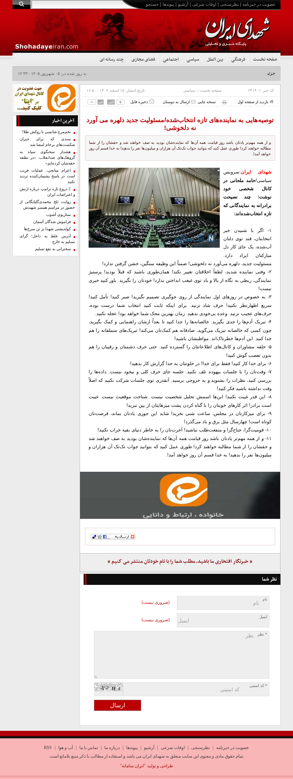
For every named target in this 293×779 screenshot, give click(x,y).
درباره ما (112, 747)
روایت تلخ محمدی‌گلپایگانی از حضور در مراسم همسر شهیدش (47, 204)
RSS (48, 747)
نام (265, 599)
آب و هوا (65, 747)
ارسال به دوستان (177, 102)
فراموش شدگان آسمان (52, 222)
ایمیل (263, 617)
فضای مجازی (143, 60)
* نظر (262, 634)
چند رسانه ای (112, 60)
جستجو (152, 4)
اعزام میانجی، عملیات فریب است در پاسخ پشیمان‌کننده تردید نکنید (47, 176)
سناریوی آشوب (58, 215)
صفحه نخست (265, 60)
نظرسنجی (229, 4)
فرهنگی (238, 60)
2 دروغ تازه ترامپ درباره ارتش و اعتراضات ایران (47, 192)
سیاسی (193, 60)
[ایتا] (180, 495)
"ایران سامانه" (132, 765)
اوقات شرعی (204, 4)
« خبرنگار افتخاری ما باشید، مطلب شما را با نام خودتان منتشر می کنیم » (180, 561)
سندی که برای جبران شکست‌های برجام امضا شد (47, 142)
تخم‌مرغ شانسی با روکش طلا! (46, 132)
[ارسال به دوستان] (193, 101)
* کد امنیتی (258, 686)
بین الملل (215, 60)
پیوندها (168, 4)
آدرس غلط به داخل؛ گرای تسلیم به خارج (47, 239)
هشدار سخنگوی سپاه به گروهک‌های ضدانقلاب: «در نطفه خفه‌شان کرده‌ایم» (47, 157)
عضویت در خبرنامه (259, 4)
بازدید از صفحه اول (253, 102)
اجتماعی (171, 60)
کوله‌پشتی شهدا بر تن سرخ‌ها (47, 229)
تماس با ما (88, 747)
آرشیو (183, 4)
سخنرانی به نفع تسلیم (53, 249)
